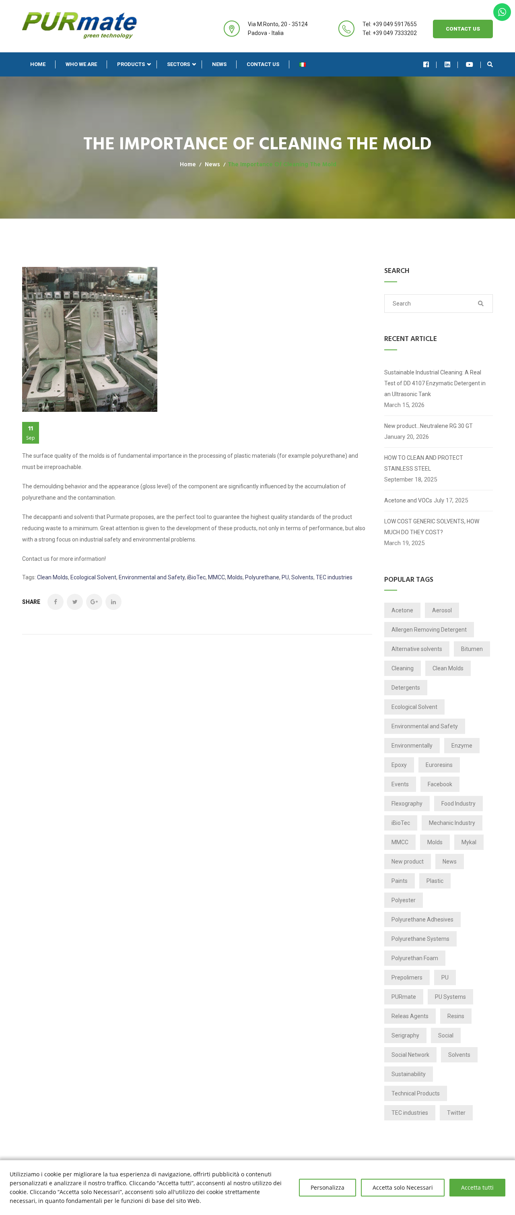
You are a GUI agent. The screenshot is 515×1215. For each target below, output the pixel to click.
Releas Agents (409, 1016)
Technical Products (415, 1093)
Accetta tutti (477, 1187)
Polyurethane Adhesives (422, 919)
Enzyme (461, 745)
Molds (235, 577)
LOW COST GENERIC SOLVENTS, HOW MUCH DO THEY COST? (431, 526)
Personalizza (327, 1187)
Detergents (405, 687)
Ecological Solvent (93, 577)
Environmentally (412, 745)
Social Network (410, 1055)
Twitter (456, 1113)
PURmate (403, 997)
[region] (257, 1187)
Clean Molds (52, 577)
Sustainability (408, 1074)
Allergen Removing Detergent (429, 629)
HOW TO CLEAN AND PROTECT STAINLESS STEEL (423, 463)
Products (131, 64)
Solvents (302, 577)
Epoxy (399, 765)
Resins (455, 1016)
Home (37, 64)
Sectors (178, 64)
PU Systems (450, 997)
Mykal (468, 842)
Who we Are (81, 64)
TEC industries (334, 577)
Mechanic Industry (452, 823)
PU (285, 577)
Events (400, 784)
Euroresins (439, 765)
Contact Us (463, 29)
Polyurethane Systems (420, 939)
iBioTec (196, 577)
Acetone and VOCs (408, 500)
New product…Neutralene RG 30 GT (428, 426)
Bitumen (472, 649)
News (219, 64)
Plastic (434, 881)
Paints (399, 881)
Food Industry (458, 803)
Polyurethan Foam (414, 958)
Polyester (403, 900)
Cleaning (402, 668)
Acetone (402, 610)
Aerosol (442, 610)
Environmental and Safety (152, 577)
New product (407, 861)
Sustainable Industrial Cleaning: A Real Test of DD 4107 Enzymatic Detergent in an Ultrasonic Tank (435, 383)
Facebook (440, 784)
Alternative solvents (416, 649)
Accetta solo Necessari (403, 1187)
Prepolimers (406, 977)
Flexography (406, 803)
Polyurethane (262, 577)
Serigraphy (405, 1035)
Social (445, 1035)
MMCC (216, 577)
